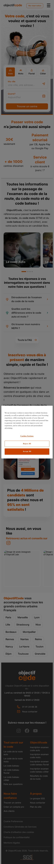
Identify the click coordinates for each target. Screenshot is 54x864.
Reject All (27, 443)
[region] (27, 432)
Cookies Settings (27, 436)
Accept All (27, 451)
